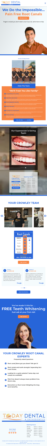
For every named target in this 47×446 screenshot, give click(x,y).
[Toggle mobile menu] (45, 3)
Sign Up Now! (23, 264)
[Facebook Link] (12, 187)
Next (36, 152)
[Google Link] (14, 187)
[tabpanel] (23, 153)
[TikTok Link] (19, 187)
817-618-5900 (16, 185)
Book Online (24, 18)
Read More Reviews (23, 294)
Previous (10, 152)
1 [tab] (21, 170)
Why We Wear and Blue (23, 122)
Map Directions (16, 190)
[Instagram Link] (17, 187)
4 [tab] (25, 170)
